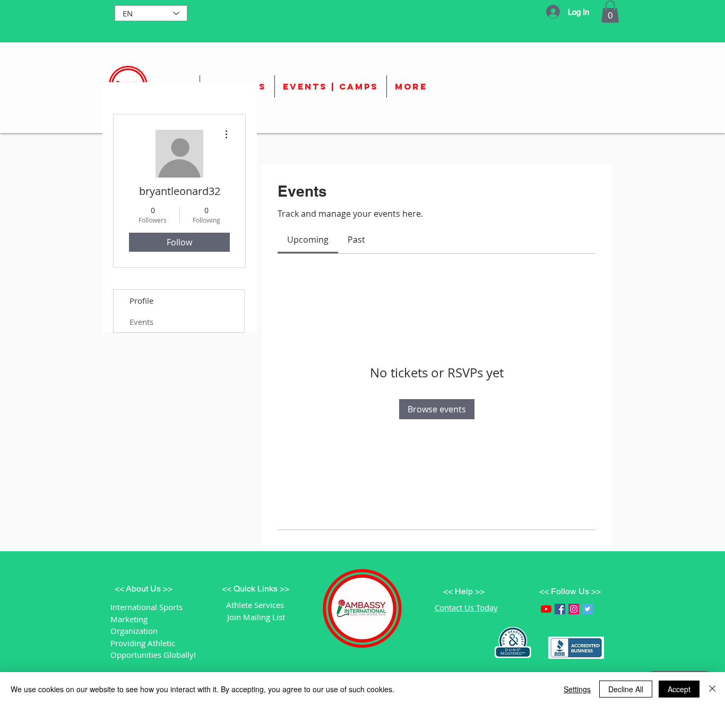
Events (141, 321)
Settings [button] (577, 689)
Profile (141, 300)
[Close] (712, 689)
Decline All (625, 689)
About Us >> (149, 589)
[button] (610, 12)
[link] (308, 239)
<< (120, 589)
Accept (679, 689)
